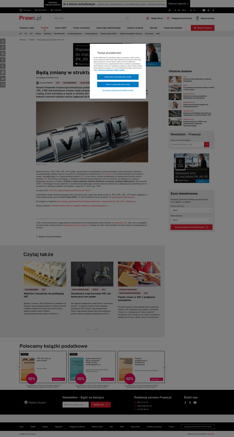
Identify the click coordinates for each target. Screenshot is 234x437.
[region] (118, 71)
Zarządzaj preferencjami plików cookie (117, 90)
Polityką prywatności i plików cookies (111, 70)
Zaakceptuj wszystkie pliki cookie (117, 77)
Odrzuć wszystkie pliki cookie (118, 84)
